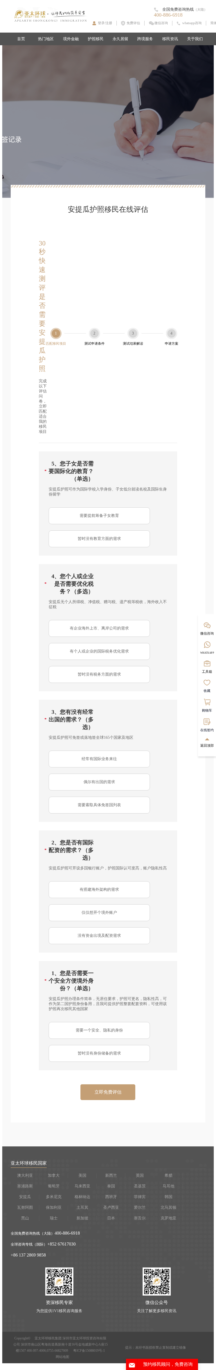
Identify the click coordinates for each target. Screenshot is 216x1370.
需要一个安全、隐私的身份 (99, 1030)
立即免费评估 (108, 1092)
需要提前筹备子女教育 (99, 516)
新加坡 (82, 1218)
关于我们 (195, 39)
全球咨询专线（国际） (29, 1244)
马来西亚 (82, 1186)
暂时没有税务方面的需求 (99, 674)
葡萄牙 (54, 1186)
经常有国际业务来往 (99, 759)
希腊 (168, 1175)
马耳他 (168, 1186)
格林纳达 (82, 1197)
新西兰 (111, 1175)
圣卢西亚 (111, 1207)
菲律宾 (140, 1197)
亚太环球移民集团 (48, 1338)
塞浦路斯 (25, 1186)
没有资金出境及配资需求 (99, 935)
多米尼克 (54, 1197)
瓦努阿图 (25, 1207)
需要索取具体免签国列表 (99, 805)
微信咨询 (161, 23)
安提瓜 (25, 1197)
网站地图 (62, 1357)
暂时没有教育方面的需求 (99, 539)
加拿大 (54, 1175)
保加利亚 (54, 1207)
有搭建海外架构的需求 (99, 889)
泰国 (111, 1186)
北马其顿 (168, 1207)
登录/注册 (105, 23)
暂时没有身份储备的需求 (99, 1053)
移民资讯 (170, 39)
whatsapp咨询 (192, 23)
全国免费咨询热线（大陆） (33, 1233)
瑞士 (54, 1218)
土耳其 (82, 1207)
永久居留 (120, 39)
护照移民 (96, 39)
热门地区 (46, 39)
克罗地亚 (168, 1218)
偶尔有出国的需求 (99, 782)
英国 (140, 1175)
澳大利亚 (25, 1175)
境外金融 (71, 39)
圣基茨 (140, 1186)
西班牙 (111, 1197)
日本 (111, 1218)
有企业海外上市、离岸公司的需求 (99, 628)
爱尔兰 (140, 1207)
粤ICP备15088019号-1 (89, 1351)
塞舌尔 (140, 1218)
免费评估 (133, 23)
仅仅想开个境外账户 (99, 912)
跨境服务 (145, 39)
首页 (21, 39)
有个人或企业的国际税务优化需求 (99, 651)
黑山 (25, 1218)
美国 (82, 1175)
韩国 (168, 1197)
